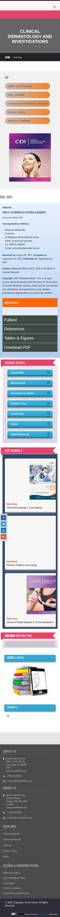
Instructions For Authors (22, 393)
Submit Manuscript (20, 434)
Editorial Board (18, 383)
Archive (14, 424)
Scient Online (43, 914)
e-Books (15, 658)
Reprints (12, 707)
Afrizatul (19, 905)
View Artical (12, 504)
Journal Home (17, 372)
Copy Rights (9, 883)
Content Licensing (11, 888)
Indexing (7, 845)
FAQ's (6, 856)
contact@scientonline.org (19, 817)
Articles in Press (18, 403)
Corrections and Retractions (16, 893)
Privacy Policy (10, 851)
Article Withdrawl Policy (14, 878)
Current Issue (17, 413)
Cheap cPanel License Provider (38, 905)
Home (7, 57)
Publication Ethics (11, 873)
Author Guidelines (11, 834)
